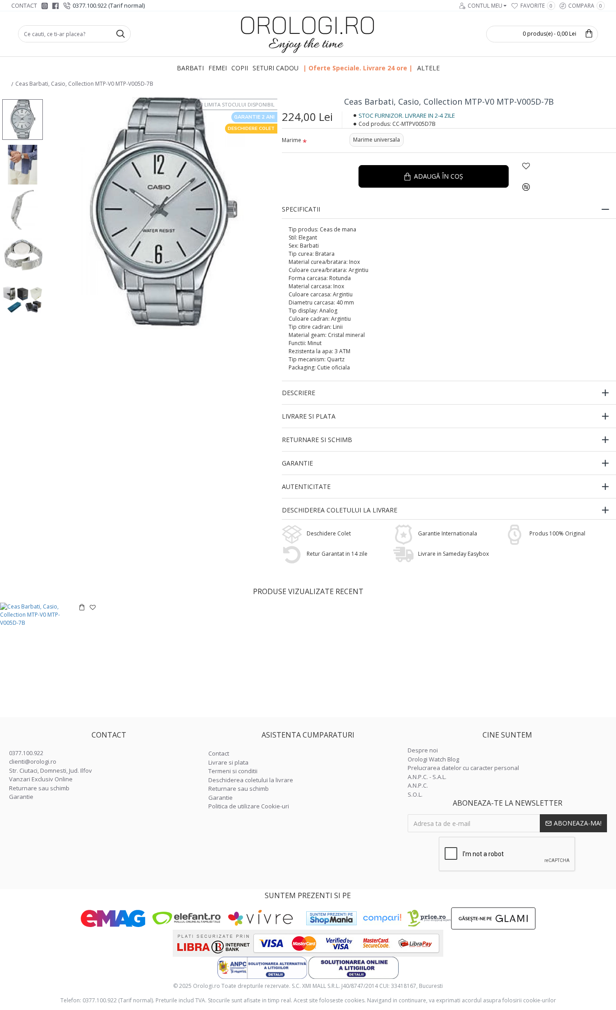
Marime (291, 140)
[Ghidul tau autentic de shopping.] (382, 918)
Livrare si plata (309, 416)
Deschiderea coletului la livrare (339, 510)
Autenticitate (306, 486)
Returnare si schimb (317, 439)
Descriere (298, 392)
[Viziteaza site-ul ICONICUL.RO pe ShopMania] (331, 918)
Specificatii (301, 209)
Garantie (297, 463)
